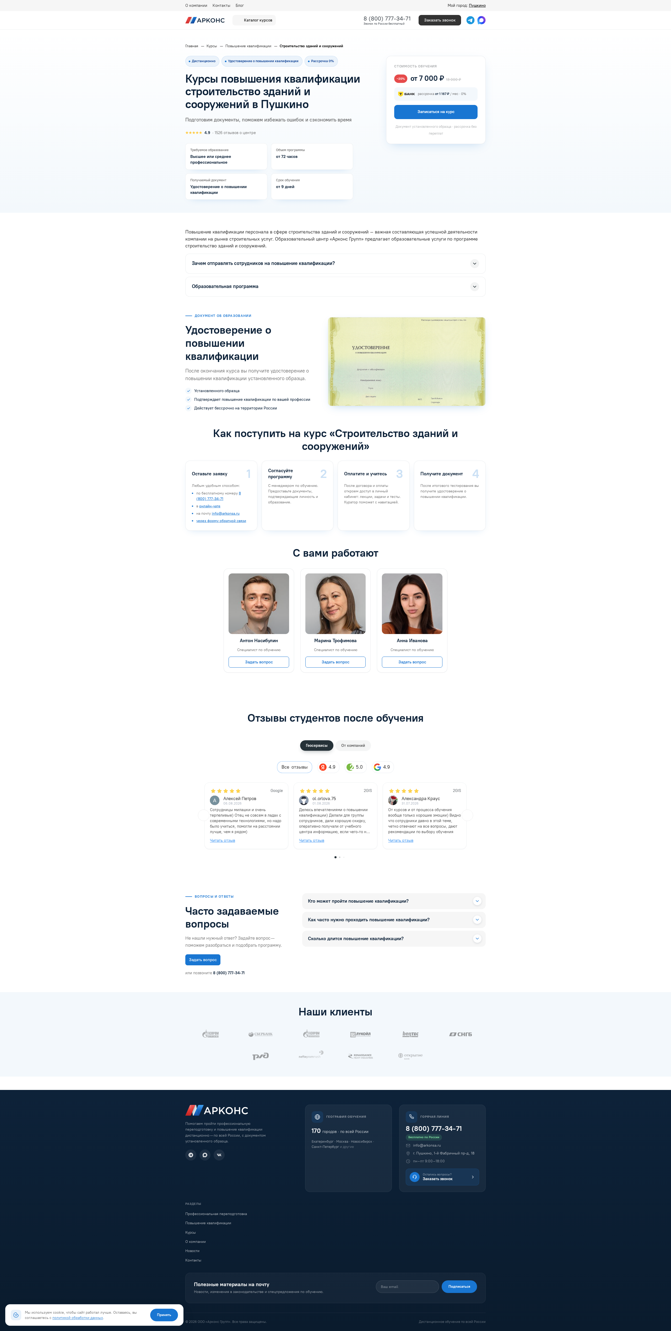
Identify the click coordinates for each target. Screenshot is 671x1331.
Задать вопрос (259, 661)
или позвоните (215, 973)
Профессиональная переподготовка (216, 1214)
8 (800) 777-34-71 (387, 18)
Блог (240, 5)
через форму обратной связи (221, 521)
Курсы (190, 1232)
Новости (192, 1251)
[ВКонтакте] (219, 1154)
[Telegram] (190, 1154)
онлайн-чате (209, 506)
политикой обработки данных (77, 1318)
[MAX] (204, 1154)
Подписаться (459, 1286)
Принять (164, 1315)
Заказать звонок (440, 20)
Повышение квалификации (208, 1223)
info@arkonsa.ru (226, 513)
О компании (196, 5)
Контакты (221, 5)
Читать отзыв (222, 840)
